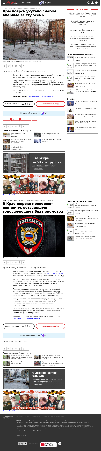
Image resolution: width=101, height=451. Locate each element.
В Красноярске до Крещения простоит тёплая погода (51, 134)
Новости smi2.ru (9, 195)
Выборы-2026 (36, 417)
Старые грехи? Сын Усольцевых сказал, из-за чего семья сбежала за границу (86, 58)
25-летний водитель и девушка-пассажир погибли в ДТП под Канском (82, 22)
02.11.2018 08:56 (7, 8)
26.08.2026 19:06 (7, 200)
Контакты (19, 417)
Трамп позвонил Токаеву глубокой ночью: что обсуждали (85, 121)
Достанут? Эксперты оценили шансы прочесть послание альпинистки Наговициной (86, 72)
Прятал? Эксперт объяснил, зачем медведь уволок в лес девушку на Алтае (85, 65)
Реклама (27, 417)
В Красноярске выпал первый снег (42, 96)
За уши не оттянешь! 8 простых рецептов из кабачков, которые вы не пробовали (86, 218)
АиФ (40, 61)
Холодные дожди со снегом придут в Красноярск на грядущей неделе (20, 147)
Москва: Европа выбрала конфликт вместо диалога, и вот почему (85, 115)
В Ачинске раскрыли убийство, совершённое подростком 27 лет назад (82, 30)
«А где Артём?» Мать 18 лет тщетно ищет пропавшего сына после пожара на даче (86, 78)
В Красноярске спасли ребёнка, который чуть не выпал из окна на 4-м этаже (52, 357)
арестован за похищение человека (27, 318)
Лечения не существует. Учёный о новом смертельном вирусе (85, 237)
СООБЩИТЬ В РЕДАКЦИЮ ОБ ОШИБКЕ (53, 417)
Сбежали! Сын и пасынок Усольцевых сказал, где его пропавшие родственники (86, 231)
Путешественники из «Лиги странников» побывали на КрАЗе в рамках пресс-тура (52, 363)
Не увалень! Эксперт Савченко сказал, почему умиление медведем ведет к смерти (82, 46)
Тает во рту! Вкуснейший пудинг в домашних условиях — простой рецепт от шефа (85, 85)
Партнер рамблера (33, 443)
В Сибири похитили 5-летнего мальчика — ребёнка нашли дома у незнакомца (82, 38)
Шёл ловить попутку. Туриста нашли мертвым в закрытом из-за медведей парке (82, 14)
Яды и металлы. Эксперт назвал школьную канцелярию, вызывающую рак (85, 225)
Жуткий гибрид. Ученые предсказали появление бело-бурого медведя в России (86, 212)
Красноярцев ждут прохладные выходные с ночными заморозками (21, 141)
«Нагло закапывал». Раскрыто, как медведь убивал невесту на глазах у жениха (86, 205)
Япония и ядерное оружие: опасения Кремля (86, 102)
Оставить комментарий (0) (50, 104)
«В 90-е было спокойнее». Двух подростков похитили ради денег (85, 90)
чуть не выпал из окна (56, 274)
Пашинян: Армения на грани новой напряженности (85, 128)
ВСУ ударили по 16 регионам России (86, 108)
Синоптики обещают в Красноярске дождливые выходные (19, 135)
